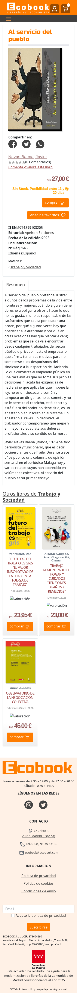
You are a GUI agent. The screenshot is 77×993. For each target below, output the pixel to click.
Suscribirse (38, 927)
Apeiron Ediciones (39, 232)
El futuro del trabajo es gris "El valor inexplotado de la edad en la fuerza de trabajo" (20, 572)
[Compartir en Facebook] (12, 143)
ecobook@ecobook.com (41, 853)
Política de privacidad (38, 875)
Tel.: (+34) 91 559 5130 (41, 844)
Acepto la (41, 915)
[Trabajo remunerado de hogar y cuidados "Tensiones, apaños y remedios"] (57, 528)
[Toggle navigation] (7, 18)
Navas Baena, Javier (27, 156)
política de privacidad (48, 915)
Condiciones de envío (38, 891)
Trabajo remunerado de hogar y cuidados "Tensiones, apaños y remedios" (57, 578)
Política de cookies (38, 883)
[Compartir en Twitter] (26, 143)
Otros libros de (31, 496)
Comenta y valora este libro (30, 167)
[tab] (15, 285)
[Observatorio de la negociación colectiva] (20, 662)
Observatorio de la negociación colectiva (20, 697)
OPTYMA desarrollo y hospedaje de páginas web (38, 989)
